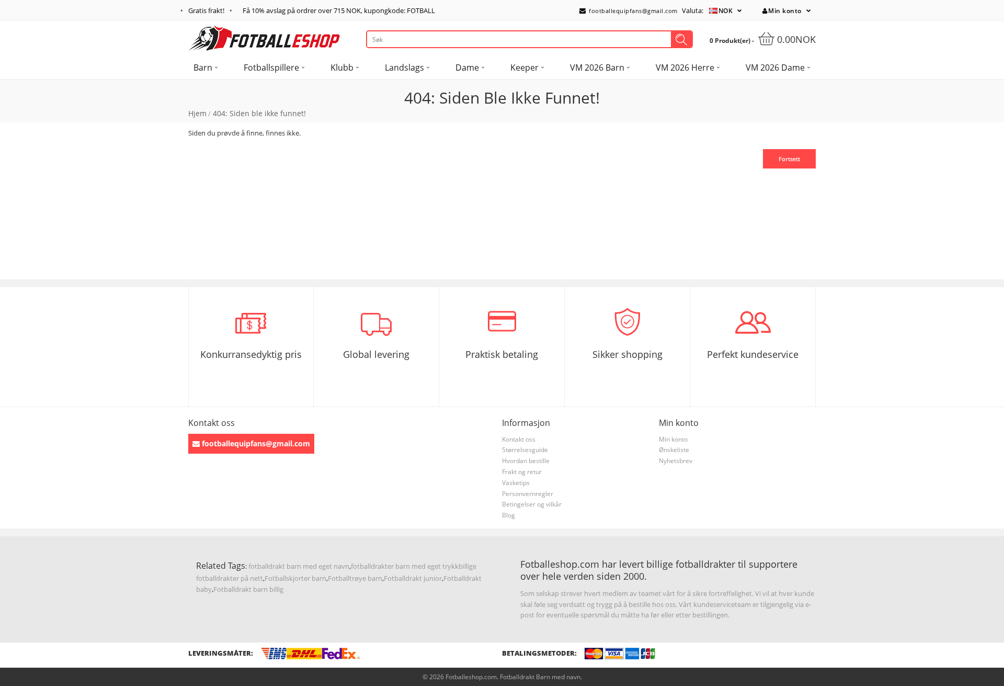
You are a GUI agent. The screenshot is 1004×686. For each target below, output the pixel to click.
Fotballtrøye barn (355, 578)
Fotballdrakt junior (413, 578)
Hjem (197, 113)
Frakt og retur (522, 471)
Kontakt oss (518, 439)
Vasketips (516, 482)
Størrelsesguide (525, 449)
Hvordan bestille (526, 460)
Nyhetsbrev (675, 460)
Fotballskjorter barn (295, 578)
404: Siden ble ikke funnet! (259, 113)
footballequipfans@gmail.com (632, 11)
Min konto (785, 10)
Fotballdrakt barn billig (248, 589)
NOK (725, 10)
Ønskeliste (674, 449)
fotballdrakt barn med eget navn (298, 566)
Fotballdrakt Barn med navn (540, 676)
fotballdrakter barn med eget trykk (405, 566)
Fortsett (789, 159)
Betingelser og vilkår (532, 504)
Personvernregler (527, 493)
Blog (508, 515)
